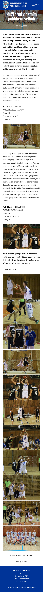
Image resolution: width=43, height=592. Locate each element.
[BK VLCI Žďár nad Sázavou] (15, 5)
